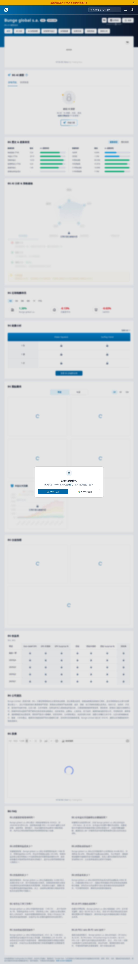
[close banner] (133, 3)
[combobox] (106, 9)
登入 (71, 484)
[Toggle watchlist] (132, 9)
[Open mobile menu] (125, 9)
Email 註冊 (54, 491)
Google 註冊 (86, 491)
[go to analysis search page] (6, 10)
